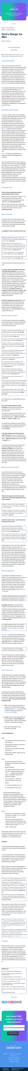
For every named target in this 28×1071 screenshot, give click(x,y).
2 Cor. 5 (21, 165)
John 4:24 (21, 824)
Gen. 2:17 (4, 128)
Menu (15, 23)
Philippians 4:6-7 (17, 936)
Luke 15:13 (11, 712)
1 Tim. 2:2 (16, 709)
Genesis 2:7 (5, 634)
